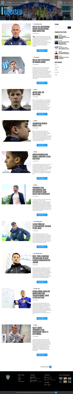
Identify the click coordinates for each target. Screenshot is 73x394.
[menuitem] (70, 2)
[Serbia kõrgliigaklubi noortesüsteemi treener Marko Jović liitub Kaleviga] (16, 298)
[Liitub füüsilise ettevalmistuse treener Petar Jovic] (16, 231)
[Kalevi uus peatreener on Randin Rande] (16, 65)
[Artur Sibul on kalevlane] (16, 100)
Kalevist (26, 2)
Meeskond (22, 2)
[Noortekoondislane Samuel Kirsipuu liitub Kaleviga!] (16, 162)
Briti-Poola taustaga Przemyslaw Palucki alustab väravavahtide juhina (41, 259)
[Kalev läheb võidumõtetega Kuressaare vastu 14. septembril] (16, 333)
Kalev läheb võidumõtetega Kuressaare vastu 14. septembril (41, 330)
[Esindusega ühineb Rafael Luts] (16, 131)
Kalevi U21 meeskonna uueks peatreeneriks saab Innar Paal (41, 28)
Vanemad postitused (44, 366)
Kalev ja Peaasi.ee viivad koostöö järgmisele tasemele (64, 48)
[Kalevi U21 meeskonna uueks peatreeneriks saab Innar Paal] (16, 34)
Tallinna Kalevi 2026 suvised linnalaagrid (64, 58)
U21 (18, 2)
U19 (16, 2)
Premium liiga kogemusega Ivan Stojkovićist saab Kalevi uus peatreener (41, 190)
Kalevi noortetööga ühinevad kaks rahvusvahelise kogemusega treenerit (64, 43)
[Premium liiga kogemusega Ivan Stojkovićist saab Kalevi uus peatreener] (16, 194)
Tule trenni (9, 2)
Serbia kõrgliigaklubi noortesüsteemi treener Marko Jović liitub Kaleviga (41, 294)
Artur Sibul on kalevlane (38, 93)
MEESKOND (37, 24)
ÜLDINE (56, 74)
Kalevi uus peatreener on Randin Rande (41, 61)
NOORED (41, 24)
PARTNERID (57, 72)
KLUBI (35, 24)
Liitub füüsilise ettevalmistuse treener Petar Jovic (42, 226)
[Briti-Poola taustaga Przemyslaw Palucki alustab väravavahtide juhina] (16, 263)
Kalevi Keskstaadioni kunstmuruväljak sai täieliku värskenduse (64, 37)
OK (55, 392)
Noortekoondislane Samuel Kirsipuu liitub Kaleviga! (41, 156)
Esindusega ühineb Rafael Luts (40, 124)
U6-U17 (13, 2)
